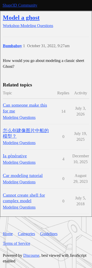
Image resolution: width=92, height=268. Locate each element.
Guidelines (48, 234)
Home (8, 234)
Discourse (31, 255)
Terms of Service (16, 243)
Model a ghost (21, 17)
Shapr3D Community (20, 5)
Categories (26, 234)
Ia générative (15, 155)
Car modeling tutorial (23, 175)
